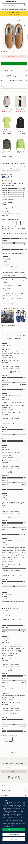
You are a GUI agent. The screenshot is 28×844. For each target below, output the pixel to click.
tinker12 (4, 397)
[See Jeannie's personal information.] (7, 691)
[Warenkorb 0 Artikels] (26, 2)
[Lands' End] (11, 2)
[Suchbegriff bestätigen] (24, 5)
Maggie (4, 542)
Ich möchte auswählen (14, 834)
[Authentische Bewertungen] (10, 177)
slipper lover (6, 288)
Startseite (3, 18)
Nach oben (14, 752)
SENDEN (14, 771)
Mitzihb (5, 262)
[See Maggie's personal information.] (7, 542)
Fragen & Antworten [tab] (18, 163)
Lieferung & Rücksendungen (9, 76)
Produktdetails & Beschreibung (10, 71)
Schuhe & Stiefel (14, 18)
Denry (3, 497)
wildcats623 (5, 596)
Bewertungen (5, 163)
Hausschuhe (21, 18)
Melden (20, 371)
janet (3, 347)
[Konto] (20, 2)
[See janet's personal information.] (6, 347)
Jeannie (4, 691)
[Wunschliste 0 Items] (23, 2)
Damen (8, 18)
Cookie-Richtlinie (6, 815)
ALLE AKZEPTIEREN (13, 829)
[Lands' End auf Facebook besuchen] (15, 778)
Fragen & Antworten (7, 86)
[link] (12, 203)
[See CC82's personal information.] (6, 640)
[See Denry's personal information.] (6, 497)
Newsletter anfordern (14, 761)
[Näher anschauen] (24, 25)
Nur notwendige (14, 839)
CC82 (3, 640)
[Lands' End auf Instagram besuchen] (9, 778)
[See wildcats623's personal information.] (10, 596)
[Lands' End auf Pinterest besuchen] (18, 778)
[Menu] (2, 2)
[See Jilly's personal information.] (5, 447)
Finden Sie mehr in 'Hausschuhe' (14, 64)
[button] (4, 223)
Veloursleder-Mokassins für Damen (11, 368)
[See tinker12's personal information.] (7, 397)
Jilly (3, 447)
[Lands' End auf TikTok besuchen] (12, 778)
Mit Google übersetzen (7, 357)
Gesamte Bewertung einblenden (11, 269)
